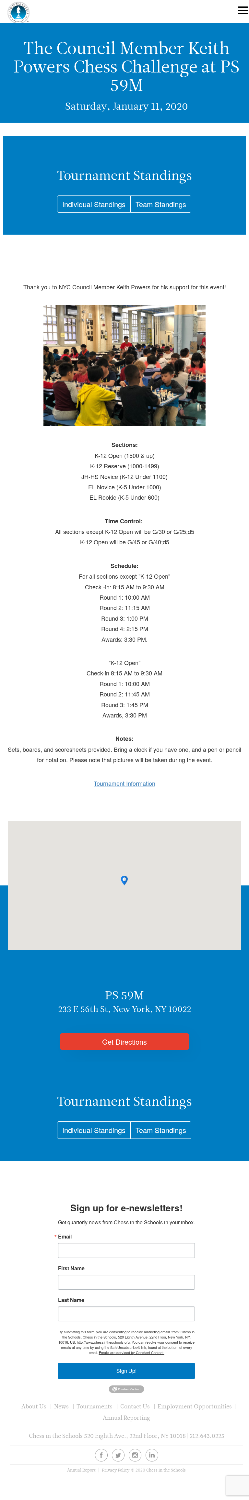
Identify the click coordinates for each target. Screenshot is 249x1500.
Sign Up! (126, 1370)
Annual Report (81, 1470)
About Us (33, 1406)
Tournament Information (124, 783)
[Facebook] (101, 1455)
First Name (71, 1268)
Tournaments (95, 1406)
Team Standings (161, 204)
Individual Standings (93, 204)
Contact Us (135, 1406)
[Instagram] (135, 1455)
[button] (124, 880)
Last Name (71, 1300)
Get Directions (124, 1042)
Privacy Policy (115, 1470)
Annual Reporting (126, 1418)
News (61, 1406)
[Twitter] (118, 1455)
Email (65, 1236)
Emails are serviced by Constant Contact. (131, 1352)
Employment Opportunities (195, 1406)
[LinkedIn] (152, 1455)
